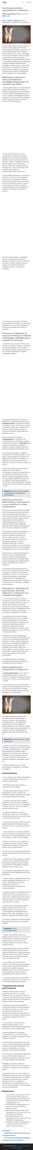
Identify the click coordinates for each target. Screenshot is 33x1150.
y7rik (8, 16)
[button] (23, 2)
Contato (27, 1146)
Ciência (9, 20)
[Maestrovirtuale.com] (5, 2)
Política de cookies (16, 1147)
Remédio (16, 20)
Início (4, 20)
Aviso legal (20, 1146)
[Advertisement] (16, 120)
